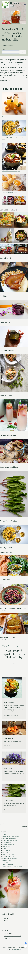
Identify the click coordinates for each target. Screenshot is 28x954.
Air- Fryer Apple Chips (21, 225)
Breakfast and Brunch (9, 838)
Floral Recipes (5, 322)
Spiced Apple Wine (7, 241)
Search (4, 49)
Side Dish (5, 862)
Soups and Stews (7, 864)
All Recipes (5, 834)
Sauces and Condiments (9, 858)
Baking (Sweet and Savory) (10, 836)
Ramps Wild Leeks (8, 854)
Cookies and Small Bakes (9, 467)
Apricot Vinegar (6, 116)
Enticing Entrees (6, 548)
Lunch (4, 848)
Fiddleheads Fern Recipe (9, 840)
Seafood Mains (6, 860)
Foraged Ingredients (8, 844)
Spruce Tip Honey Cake (21, 252)
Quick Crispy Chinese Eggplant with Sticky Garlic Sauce (21, 240)
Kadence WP (17, 949)
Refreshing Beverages (8, 435)
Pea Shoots (5, 852)
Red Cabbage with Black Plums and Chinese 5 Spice (8, 202)
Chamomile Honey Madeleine (9, 192)
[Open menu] (24, 4)
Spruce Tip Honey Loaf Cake (8, 637)
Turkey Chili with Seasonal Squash (11, 171)
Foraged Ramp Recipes (8, 521)
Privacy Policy (8, 933)
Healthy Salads (6, 846)
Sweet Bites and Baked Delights (12, 866)
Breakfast (3, 296)
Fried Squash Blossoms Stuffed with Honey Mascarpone (7, 224)
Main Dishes (6, 850)
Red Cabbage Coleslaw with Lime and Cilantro (13, 608)
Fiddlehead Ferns (6, 395)
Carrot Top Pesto (5, 579)
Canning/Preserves (7, 350)
